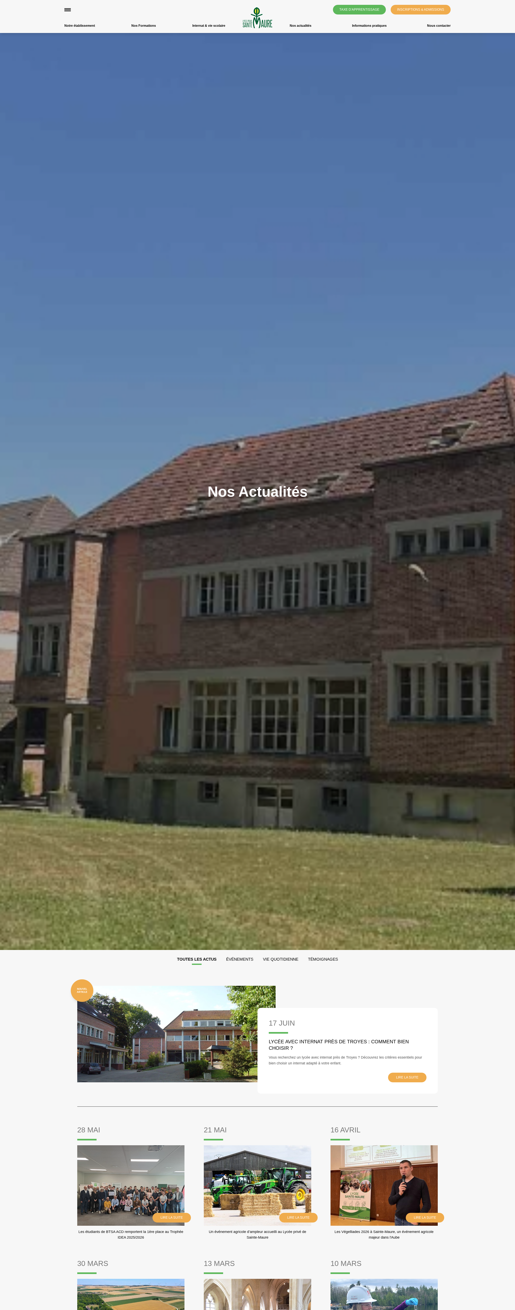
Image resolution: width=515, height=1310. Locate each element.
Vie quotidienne (280, 959)
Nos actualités (300, 25)
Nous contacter (439, 25)
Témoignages (323, 959)
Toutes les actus (196, 959)
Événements (239, 959)
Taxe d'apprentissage (359, 9)
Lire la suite (407, 1077)
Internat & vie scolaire (208, 25)
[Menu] (67, 9)
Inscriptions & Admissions (420, 9)
